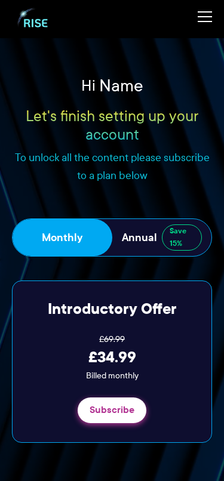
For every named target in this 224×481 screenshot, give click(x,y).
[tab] (62, 237)
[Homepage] (34, 19)
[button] (200, 19)
